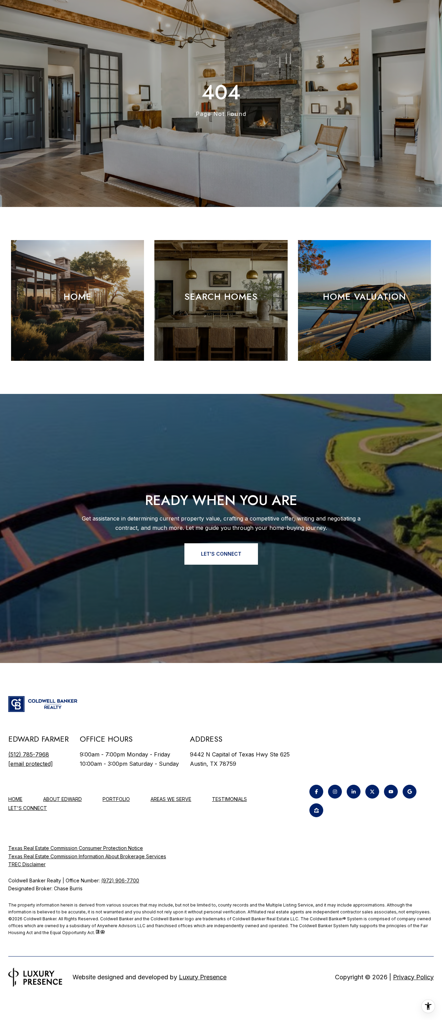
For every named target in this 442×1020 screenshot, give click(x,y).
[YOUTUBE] (391, 792)
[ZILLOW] (316, 810)
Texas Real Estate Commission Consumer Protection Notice (75, 848)
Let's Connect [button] (221, 554)
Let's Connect (27, 808)
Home (15, 799)
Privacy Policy (413, 977)
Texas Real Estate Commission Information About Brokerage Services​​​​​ (87, 856)
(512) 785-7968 (28, 754)
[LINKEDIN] (354, 792)
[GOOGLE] (409, 792)
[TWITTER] (372, 792)
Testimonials (229, 799)
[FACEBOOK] (316, 792)
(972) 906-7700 (120, 880)
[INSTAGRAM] (335, 792)
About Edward (62, 799)
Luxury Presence (203, 977)
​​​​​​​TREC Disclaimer (27, 864)
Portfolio (116, 799)
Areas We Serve (171, 799)
